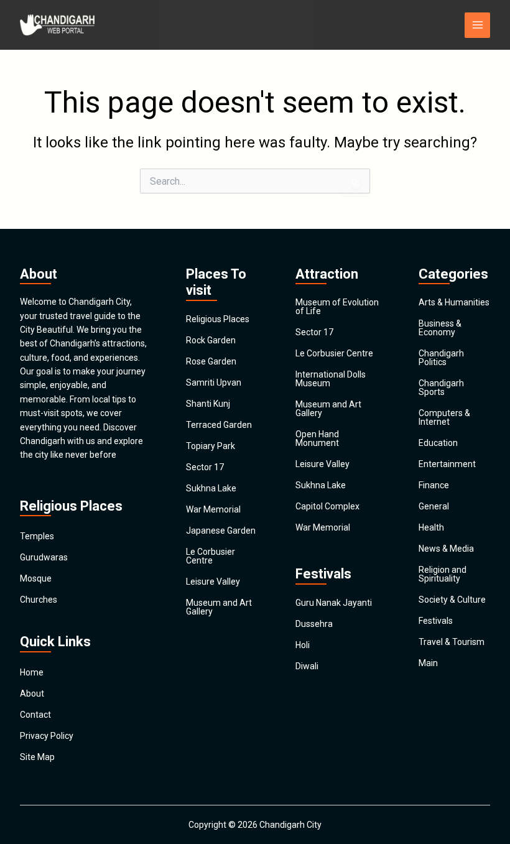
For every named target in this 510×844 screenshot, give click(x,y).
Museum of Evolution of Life (337, 306)
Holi (302, 645)
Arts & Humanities (454, 302)
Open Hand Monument (317, 438)
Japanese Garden (221, 531)
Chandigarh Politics (441, 357)
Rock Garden (211, 340)
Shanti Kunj (208, 404)
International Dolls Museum (330, 378)
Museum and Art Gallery (219, 607)
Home (32, 672)
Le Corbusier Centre (210, 556)
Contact (35, 715)
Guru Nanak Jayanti (333, 603)
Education (438, 443)
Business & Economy (440, 327)
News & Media (446, 549)
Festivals (436, 621)
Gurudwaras (44, 557)
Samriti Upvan (213, 382)
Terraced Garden (219, 425)
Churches (38, 600)
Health (431, 527)
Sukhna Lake (211, 488)
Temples (37, 536)
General (434, 506)
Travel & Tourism (451, 642)
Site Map (37, 757)
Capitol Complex (327, 506)
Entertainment (447, 464)
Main (428, 663)
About (32, 693)
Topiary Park (210, 446)
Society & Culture (452, 600)
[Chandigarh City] (57, 24)
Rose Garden (211, 361)
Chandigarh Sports (441, 387)
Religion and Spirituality (442, 574)
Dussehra (314, 624)
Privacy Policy (46, 736)
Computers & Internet (444, 417)
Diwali (306, 666)
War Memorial (213, 509)
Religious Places (217, 319)
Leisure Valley (213, 582)
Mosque (36, 578)
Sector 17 (205, 467)
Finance (434, 485)
